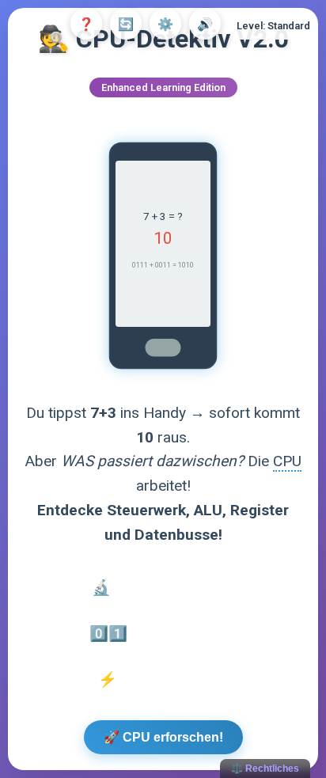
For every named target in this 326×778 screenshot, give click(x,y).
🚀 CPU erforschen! (163, 737)
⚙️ (165, 24)
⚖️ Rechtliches (265, 768)
